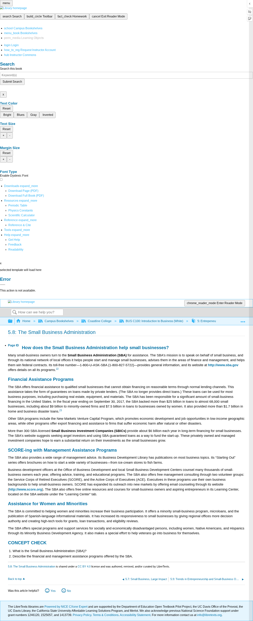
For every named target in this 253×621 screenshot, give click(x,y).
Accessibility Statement (135, 615)
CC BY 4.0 (84, 566)
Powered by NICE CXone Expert (66, 606)
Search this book (11, 68)
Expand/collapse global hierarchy (12, 321)
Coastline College (99, 321)
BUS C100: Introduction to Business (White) (154, 321)
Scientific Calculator (21, 215)
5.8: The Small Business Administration (31, 566)
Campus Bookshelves (59, 321)
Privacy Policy (82, 615)
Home (26, 321)
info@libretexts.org (209, 615)
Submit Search (12, 81)
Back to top (15, 578)
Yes (53, 590)
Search (14, 312)
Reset (6, 108)
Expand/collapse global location (243, 320)
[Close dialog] (2, 284)
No (69, 590)
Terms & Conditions (106, 615)
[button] (14, 244)
